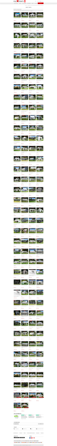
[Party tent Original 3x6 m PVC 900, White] (17, 25)
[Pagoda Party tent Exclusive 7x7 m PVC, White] (24, 169)
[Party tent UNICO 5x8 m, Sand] (24, 230)
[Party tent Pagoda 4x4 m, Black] (17, 323)
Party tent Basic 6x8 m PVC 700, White (39, 59)
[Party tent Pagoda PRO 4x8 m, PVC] (17, 179)
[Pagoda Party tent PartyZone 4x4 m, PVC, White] (17, 374)
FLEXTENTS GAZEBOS (16, 3)
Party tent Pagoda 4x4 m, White (24, 326)
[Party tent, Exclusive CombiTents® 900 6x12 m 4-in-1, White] (24, 66)
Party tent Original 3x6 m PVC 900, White (17, 28)
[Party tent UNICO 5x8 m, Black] (32, 302)
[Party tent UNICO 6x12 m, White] (24, 210)
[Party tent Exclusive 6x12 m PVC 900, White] (24, 15)
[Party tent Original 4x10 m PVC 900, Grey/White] (39, 179)
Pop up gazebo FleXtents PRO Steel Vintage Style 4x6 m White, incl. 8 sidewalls (24, 80)
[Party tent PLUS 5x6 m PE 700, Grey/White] (39, 385)
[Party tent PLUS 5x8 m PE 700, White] (17, 189)
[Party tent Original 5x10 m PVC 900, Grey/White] (32, 45)
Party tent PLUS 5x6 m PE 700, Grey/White (39, 388)
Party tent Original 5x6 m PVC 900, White (39, 213)
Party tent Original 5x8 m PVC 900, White (39, 18)
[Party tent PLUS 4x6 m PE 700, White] (17, 333)
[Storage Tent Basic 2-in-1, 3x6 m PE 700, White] (17, 117)
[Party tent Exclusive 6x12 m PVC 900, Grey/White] (32, 354)
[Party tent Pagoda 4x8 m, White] (17, 148)
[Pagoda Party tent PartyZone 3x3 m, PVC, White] (32, 395)
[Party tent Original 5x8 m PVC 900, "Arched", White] (24, 395)
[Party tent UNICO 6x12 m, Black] (24, 241)
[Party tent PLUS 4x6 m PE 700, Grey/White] (24, 333)
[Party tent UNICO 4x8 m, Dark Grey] (39, 302)
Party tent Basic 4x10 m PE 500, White (17, 18)
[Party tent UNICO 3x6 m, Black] (32, 189)
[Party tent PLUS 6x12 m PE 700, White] (32, 35)
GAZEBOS (32, 3)
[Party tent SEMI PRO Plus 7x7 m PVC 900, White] (32, 97)
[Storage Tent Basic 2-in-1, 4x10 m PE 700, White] (32, 261)
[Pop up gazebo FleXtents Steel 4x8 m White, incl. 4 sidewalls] (24, 374)
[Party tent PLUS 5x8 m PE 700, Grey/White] (39, 343)
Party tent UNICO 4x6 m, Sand (16, 398)
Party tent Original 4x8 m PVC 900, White (24, 203)
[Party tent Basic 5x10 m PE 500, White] (39, 45)
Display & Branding (24, 3)
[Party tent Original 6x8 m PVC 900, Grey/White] (24, 343)
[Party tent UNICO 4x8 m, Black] (17, 272)
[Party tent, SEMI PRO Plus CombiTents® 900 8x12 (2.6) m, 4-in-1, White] (17, 56)
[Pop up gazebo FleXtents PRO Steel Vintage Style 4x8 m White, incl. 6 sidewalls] (32, 385)
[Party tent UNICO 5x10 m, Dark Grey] (17, 200)
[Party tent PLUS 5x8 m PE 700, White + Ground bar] (24, 179)
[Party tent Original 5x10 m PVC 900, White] (39, 35)
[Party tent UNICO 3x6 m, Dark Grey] (39, 128)
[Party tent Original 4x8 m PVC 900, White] (24, 200)
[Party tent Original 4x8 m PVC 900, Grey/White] (32, 179)
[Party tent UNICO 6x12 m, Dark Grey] (24, 158)
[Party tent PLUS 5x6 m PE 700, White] (24, 282)
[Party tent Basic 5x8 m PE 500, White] (32, 107)
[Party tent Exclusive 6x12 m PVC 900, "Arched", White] (39, 333)
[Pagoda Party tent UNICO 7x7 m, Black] (39, 292)
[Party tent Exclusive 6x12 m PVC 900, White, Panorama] (24, 251)
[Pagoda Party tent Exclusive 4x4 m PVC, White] (32, 282)
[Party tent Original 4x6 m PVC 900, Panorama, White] (17, 220)
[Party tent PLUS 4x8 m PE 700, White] (17, 76)
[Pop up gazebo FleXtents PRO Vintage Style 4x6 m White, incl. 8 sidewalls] (39, 66)
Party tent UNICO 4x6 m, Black (38, 244)
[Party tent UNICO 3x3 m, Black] (17, 313)
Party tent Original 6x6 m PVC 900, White (39, 203)
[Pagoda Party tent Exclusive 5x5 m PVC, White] (17, 210)
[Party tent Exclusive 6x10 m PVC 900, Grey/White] (32, 313)
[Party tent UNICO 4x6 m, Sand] (17, 395)
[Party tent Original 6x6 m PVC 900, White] (39, 200)
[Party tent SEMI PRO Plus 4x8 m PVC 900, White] (17, 107)
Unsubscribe (22, 437)
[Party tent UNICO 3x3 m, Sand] (24, 272)
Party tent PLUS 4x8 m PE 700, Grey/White (39, 100)
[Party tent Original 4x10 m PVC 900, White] (32, 128)
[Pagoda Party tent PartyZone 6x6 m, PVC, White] (17, 169)
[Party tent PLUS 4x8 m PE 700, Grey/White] (39, 97)
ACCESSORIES (36, 3)
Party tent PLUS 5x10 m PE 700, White (24, 28)
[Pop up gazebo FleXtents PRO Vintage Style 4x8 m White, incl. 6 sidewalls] (39, 323)
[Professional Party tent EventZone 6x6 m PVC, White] (39, 251)
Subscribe (16, 437)
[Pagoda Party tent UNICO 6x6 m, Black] (17, 405)
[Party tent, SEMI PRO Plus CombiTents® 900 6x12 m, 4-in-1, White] (32, 323)
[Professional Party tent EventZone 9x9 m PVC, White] (32, 251)
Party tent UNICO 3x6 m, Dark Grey (39, 131)
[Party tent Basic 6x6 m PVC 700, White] (32, 56)
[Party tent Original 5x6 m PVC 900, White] (39, 210)
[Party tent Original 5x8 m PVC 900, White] (39, 15)
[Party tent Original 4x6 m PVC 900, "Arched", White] (24, 148)
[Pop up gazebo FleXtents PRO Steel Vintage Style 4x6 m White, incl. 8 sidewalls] (24, 76)
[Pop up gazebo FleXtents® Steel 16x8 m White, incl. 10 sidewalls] (17, 385)
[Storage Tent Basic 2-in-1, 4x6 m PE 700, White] (32, 333)
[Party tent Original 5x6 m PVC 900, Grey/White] (39, 169)
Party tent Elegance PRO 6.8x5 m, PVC (39, 90)
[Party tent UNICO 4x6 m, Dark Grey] (24, 220)
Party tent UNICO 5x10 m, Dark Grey (17, 203)
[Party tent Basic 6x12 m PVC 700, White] (24, 405)
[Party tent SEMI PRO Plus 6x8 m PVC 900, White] (17, 66)
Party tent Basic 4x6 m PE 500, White (17, 367)
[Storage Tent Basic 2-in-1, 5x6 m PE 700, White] (32, 292)
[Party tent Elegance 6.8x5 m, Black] (17, 282)
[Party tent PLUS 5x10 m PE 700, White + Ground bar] (32, 25)
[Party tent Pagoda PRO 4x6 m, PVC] (39, 158)
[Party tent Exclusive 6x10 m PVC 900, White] (24, 292)
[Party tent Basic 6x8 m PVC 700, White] (39, 56)
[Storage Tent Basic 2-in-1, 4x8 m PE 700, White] (17, 241)
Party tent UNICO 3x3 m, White (39, 141)
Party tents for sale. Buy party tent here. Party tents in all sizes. (37, 5)
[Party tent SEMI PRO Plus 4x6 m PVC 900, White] (32, 158)
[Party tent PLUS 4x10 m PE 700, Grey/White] (32, 343)
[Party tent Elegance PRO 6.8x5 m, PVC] (39, 87)
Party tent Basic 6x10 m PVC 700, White (39, 398)
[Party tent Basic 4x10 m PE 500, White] (17, 15)
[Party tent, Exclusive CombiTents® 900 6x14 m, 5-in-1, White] (17, 97)
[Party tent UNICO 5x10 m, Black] (32, 138)
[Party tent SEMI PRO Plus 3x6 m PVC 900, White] (32, 210)
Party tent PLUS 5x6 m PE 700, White (24, 285)
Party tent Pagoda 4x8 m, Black (31, 203)
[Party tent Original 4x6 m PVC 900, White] (32, 148)
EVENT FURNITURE (28, 3)
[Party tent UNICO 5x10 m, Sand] (17, 302)
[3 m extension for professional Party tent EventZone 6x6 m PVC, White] (32, 272)
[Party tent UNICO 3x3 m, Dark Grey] (39, 117)
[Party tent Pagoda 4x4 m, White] (24, 323)
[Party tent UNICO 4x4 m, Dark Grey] (17, 230)
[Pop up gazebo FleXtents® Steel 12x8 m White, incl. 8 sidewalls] (39, 374)
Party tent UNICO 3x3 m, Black (16, 316)
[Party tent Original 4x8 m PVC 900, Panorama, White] (32, 87)
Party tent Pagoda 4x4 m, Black (16, 326)
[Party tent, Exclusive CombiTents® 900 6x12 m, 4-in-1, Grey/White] (39, 107)
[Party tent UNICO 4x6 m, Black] (39, 241)
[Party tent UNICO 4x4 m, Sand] (39, 189)
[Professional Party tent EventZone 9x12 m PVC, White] (39, 282)
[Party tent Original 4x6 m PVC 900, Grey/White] (39, 148)
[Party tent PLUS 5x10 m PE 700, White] (24, 25)
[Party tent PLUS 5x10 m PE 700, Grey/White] (24, 35)
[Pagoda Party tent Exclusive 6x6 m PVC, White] (24, 97)
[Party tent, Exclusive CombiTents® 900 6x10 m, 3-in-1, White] (32, 66)
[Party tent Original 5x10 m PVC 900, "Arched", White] (24, 87)
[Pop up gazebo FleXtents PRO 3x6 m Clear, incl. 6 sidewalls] (32, 169)
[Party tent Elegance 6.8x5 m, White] (17, 158)
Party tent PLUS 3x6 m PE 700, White (39, 28)
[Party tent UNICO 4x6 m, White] (24, 189)
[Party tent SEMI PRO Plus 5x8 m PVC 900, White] (24, 56)
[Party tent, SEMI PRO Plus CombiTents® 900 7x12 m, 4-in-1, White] (39, 76)
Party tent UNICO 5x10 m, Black (31, 141)
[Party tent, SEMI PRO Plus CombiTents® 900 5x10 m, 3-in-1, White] (32, 364)
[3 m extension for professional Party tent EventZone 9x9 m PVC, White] (17, 292)
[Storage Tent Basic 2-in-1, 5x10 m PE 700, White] (17, 128)
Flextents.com (29, 5)
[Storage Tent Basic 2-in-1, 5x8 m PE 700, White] (32, 241)
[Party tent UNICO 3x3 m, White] (39, 138)
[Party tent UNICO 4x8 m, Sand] (39, 230)
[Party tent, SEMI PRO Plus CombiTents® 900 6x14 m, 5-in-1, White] (39, 364)
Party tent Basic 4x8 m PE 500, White (39, 357)
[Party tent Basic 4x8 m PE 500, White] (39, 354)
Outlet (41, 3)
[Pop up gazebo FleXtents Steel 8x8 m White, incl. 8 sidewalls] (32, 374)
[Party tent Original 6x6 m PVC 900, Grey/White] (24, 128)
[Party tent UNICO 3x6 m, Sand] (32, 220)
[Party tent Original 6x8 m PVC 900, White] (17, 343)
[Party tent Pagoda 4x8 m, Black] (32, 200)
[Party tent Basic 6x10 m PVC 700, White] (39, 395)
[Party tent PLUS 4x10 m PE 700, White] (24, 261)
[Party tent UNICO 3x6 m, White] (39, 272)
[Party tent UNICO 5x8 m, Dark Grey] (17, 251)
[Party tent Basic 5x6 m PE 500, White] (24, 364)
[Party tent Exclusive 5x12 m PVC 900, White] (32, 76)
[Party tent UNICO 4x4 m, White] (32, 117)
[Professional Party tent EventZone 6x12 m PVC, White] (24, 313)
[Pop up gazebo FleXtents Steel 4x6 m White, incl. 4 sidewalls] (32, 15)
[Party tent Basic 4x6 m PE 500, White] (17, 364)
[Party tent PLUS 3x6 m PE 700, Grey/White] (17, 45)
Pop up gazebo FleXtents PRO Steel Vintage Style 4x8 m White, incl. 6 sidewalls (32, 389)
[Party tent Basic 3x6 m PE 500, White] (17, 35)
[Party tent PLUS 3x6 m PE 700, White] (39, 25)
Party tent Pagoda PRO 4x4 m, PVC (24, 141)
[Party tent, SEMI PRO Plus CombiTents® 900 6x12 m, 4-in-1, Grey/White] (39, 313)
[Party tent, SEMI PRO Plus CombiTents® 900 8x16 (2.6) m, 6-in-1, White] (24, 107)
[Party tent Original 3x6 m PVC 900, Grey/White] (24, 45)
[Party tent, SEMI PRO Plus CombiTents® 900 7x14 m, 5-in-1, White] (24, 117)
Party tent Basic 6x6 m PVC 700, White (32, 59)
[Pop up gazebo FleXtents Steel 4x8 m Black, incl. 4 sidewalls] (24, 385)
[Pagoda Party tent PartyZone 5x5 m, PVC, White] (17, 87)
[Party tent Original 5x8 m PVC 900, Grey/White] (24, 354)
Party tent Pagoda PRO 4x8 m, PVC (16, 182)
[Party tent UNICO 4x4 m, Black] (39, 220)
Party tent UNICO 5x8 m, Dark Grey (17, 254)
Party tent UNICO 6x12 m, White (24, 213)
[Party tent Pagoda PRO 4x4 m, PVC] (24, 138)
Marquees (20, 3)
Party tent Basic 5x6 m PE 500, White (24, 367)
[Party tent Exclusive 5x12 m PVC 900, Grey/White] (17, 261)
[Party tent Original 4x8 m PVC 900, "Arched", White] (17, 354)
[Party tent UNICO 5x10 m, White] (39, 261)
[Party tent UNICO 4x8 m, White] (24, 302)
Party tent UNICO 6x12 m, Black (24, 244)
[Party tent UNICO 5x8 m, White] (32, 230)
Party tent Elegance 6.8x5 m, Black (16, 285)
